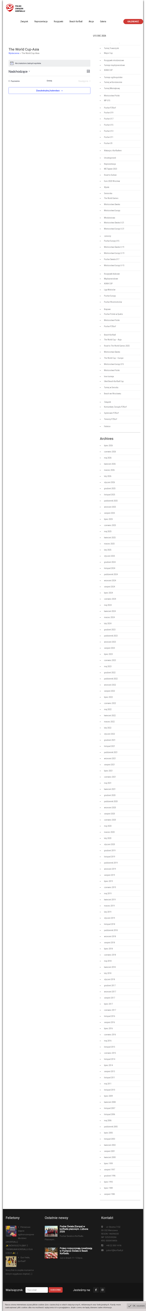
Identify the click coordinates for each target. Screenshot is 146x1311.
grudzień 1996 (109, 1176)
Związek (24, 21)
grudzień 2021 (109, 740)
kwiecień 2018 (110, 967)
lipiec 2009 (108, 1096)
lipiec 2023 (108, 654)
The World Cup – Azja (112, 339)
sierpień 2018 (109, 942)
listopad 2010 (109, 1090)
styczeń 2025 (109, 556)
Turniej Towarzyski (111, 48)
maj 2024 (107, 605)
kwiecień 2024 (110, 611)
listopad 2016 (109, 1016)
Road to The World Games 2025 (117, 346)
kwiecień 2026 (110, 464)
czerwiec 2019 (110, 887)
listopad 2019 (109, 856)
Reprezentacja (40, 21)
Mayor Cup (108, 53)
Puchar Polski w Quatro (113, 314)
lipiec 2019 (108, 881)
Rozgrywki (58, 21)
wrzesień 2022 (110, 685)
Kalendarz (133, 21)
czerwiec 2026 (110, 452)
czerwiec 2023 (110, 660)
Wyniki (106, 187)
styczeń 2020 (109, 844)
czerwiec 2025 (110, 525)
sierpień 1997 (109, 1169)
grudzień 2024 (109, 562)
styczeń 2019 (109, 918)
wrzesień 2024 (110, 580)
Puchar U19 (108, 112)
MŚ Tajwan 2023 (110, 169)
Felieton (107, 426)
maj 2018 (107, 961)
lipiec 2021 (108, 771)
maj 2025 (107, 531)
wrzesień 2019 (110, 869)
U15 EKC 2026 (99, 35)
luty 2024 (107, 623)
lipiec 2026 (108, 445)
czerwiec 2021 (110, 777)
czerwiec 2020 (110, 820)
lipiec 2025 (108, 519)
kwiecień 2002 (110, 1145)
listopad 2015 (109, 1047)
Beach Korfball (75, 21)
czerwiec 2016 (110, 1034)
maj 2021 (107, 783)
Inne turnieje (109, 376)
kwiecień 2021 (110, 789)
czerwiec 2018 (110, 955)
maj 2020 (107, 826)
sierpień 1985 (109, 1194)
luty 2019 (107, 912)
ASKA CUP (108, 70)
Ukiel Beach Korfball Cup (114, 381)
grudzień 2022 (109, 672)
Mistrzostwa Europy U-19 (114, 253)
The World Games (111, 198)
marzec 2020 (109, 832)
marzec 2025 (109, 544)
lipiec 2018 (108, 949)
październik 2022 (111, 679)
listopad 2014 (109, 1059)
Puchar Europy (110, 296)
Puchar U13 (108, 131)
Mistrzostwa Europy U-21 (114, 229)
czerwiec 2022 (110, 703)
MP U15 (107, 100)
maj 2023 (107, 666)
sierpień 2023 (109, 648)
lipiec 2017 (108, 1004)
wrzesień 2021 (110, 758)
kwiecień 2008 (110, 1102)
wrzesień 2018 (110, 936)
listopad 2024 (109, 568)
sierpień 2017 (109, 998)
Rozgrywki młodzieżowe (114, 60)
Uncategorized (110, 158)
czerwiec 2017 (110, 1010)
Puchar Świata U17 (111, 259)
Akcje (91, 21)
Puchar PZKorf (110, 108)
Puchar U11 (108, 137)
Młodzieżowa (109, 218)
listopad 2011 (109, 1077)
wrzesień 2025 (110, 507)
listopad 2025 (109, 494)
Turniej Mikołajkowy (112, 88)
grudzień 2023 (109, 629)
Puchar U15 (108, 125)
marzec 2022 (109, 722)
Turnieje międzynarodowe (114, 65)
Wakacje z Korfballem (113, 150)
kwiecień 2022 (110, 715)
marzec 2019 (109, 906)
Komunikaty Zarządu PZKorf (115, 407)
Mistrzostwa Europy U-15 (114, 265)
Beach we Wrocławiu (112, 393)
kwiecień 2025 (110, 537)
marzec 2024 (109, 617)
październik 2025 (111, 501)
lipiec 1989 (108, 1188)
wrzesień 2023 (110, 642)
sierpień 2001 (109, 1151)
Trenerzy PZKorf (110, 419)
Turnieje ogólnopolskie (113, 77)
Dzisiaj (49, 80)
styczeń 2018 (109, 979)
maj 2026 (107, 458)
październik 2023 (111, 636)
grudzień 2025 (109, 488)
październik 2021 (111, 752)
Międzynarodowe (111, 279)
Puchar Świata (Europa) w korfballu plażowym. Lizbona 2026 (74, 1229)
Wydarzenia (14, 53)
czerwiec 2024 (110, 599)
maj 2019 (107, 893)
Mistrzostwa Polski (112, 95)
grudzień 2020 (109, 795)
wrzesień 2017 (110, 991)
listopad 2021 (109, 746)
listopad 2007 (109, 1108)
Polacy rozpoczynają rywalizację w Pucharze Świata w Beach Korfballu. (76, 1251)
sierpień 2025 (109, 513)
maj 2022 (107, 709)
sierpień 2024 (109, 587)
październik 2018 (111, 930)
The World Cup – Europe (113, 358)
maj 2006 (107, 1120)
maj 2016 (107, 1041)
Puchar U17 (108, 119)
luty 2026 (107, 476)
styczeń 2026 (109, 482)
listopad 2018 (109, 924)
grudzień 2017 (109, 985)
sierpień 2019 (109, 875)
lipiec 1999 (108, 1163)
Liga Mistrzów (109, 290)
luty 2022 (107, 728)
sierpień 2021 (109, 764)
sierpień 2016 (109, 1022)
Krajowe (107, 309)
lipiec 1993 (108, 1182)
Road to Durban (110, 175)
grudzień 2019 (109, 850)
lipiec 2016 (108, 1028)
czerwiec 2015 (110, 1053)
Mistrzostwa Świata (112, 204)
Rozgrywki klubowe (112, 274)
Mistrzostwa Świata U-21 (114, 222)
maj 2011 (107, 1084)
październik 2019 (111, 863)
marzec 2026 (109, 470)
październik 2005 (111, 1126)
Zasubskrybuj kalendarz (48, 90)
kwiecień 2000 (110, 1157)
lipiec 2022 (108, 697)
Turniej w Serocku (111, 387)
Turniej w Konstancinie (113, 82)
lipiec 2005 (108, 1133)
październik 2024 (111, 574)
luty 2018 (107, 973)
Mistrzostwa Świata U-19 (114, 247)
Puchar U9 (108, 143)
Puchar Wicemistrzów (113, 302)
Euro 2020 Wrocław (112, 181)
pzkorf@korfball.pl (114, 1250)
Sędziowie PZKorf (111, 413)
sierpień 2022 (109, 691)
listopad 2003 (109, 1139)
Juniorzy (107, 236)
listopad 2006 (109, 1114)
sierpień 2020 (109, 814)
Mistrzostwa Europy (112, 210)
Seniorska (108, 193)
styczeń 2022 (109, 734)
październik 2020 (111, 801)
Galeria (103, 21)
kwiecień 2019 (110, 899)
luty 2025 (107, 550)
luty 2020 (107, 838)
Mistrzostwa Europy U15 (114, 364)
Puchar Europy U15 (111, 241)
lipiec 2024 (108, 593)
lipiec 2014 (108, 1065)
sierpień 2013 (109, 1071)
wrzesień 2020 (110, 807)
